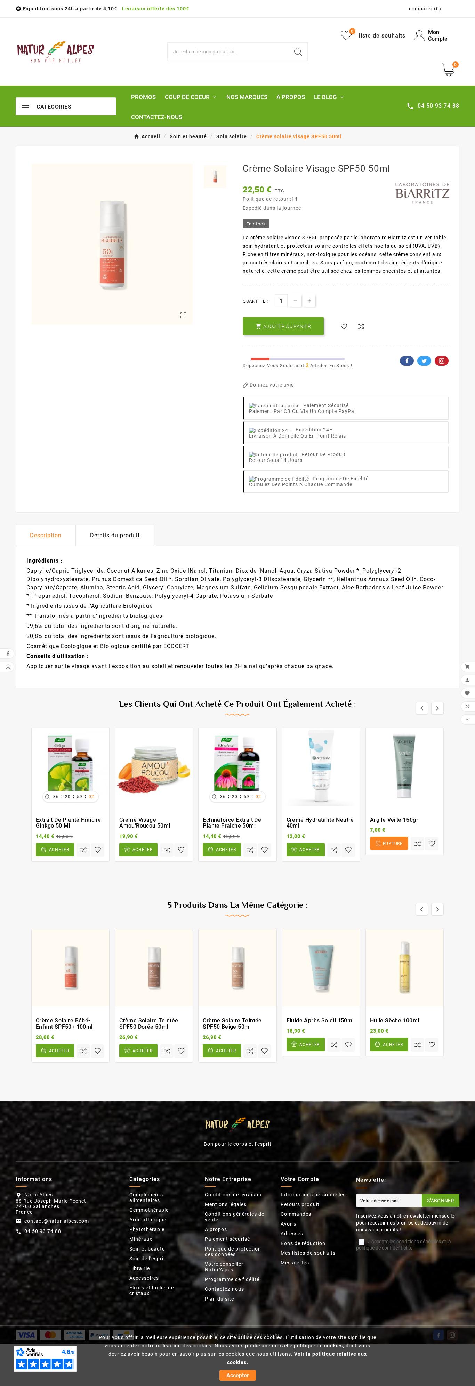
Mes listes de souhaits (308, 1253)
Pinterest (442, 361)
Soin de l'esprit (147, 1258)
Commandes (296, 1214)
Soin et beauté (147, 1249)
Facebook (407, 361)
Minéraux (140, 1239)
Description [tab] (46, 535)
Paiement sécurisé (227, 1239)
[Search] (298, 52)
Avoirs (288, 1224)
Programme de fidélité (232, 1279)
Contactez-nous (224, 1289)
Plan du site (219, 1299)
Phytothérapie (146, 1229)
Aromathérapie (147, 1219)
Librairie (139, 1268)
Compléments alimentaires (146, 1197)
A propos (216, 1229)
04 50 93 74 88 (42, 1231)
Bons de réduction (303, 1243)
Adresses (292, 1233)
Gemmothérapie (149, 1210)
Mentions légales (226, 1204)
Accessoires (144, 1278)
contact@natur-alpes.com (56, 1221)
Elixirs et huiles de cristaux (151, 1290)
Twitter (424, 361)
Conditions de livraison (233, 1194)
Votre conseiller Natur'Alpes (224, 1266)
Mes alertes (295, 1262)
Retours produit (300, 1204)
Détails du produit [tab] (115, 535)
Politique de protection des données (233, 1251)
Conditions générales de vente (234, 1216)
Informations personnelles (313, 1194)
